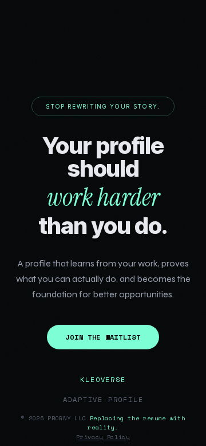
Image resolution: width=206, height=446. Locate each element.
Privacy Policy (102, 437)
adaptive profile (103, 399)
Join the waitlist (102, 337)
